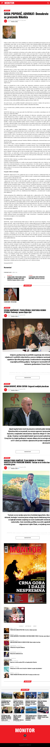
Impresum (25, 739)
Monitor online (14, 21)
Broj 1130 (15, 272)
